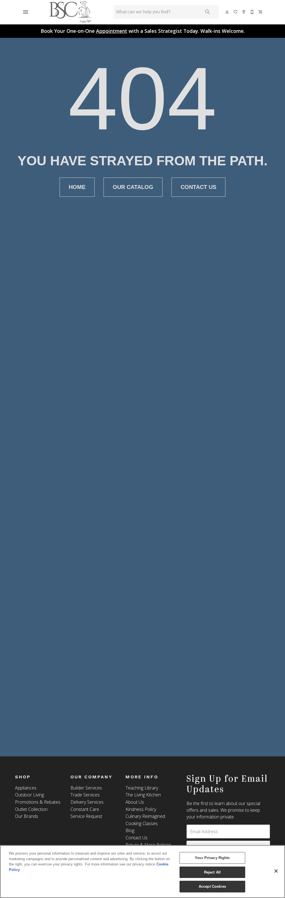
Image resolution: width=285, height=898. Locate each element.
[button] (25, 12)
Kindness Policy (141, 809)
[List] (235, 12)
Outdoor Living (29, 795)
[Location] (244, 12)
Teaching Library (142, 788)
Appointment (111, 31)
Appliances (25, 788)
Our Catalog (133, 187)
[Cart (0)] (260, 12)
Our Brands (26, 816)
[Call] (252, 12)
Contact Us (198, 187)
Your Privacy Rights (212, 858)
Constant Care (84, 809)
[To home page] (70, 12)
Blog (130, 830)
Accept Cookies (212, 886)
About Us (135, 802)
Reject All (212, 872)
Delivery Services (87, 802)
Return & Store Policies (148, 845)
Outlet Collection (31, 809)
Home (77, 187)
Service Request (86, 816)
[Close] (276, 871)
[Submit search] (208, 12)
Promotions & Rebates (37, 802)
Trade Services (85, 795)
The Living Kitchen (143, 795)
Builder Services (86, 788)
